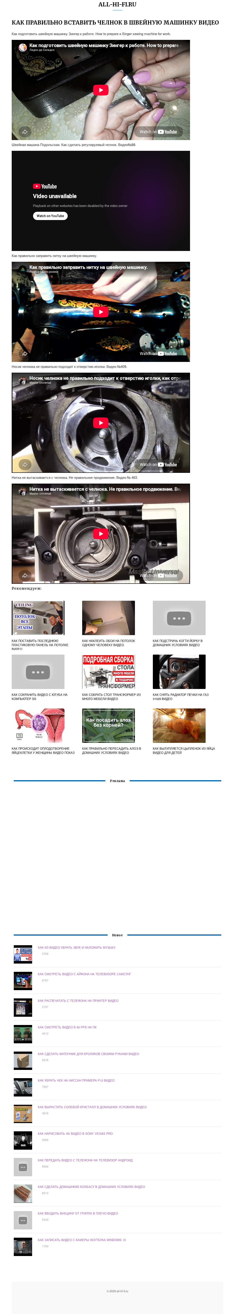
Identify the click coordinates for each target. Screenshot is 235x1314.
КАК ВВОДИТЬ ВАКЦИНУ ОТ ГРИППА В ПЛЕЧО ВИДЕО (78, 1213)
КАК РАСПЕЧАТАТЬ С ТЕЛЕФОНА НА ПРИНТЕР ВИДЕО (78, 1000)
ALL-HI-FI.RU (117, 4)
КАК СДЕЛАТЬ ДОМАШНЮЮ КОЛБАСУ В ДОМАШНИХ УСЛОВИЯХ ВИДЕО (91, 1187)
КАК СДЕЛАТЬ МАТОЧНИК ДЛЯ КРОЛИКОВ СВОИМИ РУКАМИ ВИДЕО (88, 1054)
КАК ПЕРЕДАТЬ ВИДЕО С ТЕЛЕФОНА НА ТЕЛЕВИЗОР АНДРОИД (85, 1160)
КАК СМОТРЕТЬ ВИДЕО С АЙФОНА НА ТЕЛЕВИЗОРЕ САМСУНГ (84, 974)
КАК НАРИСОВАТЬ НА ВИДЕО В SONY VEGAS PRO (75, 1133)
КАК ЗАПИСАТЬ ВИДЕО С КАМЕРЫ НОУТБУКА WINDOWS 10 (82, 1240)
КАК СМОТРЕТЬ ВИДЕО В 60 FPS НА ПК (67, 1027)
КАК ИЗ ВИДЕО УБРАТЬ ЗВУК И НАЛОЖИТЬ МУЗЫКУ (76, 947)
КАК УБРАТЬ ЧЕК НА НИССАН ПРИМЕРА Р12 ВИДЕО (76, 1080)
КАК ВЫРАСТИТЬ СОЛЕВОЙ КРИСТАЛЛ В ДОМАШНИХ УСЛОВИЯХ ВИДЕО (92, 1107)
